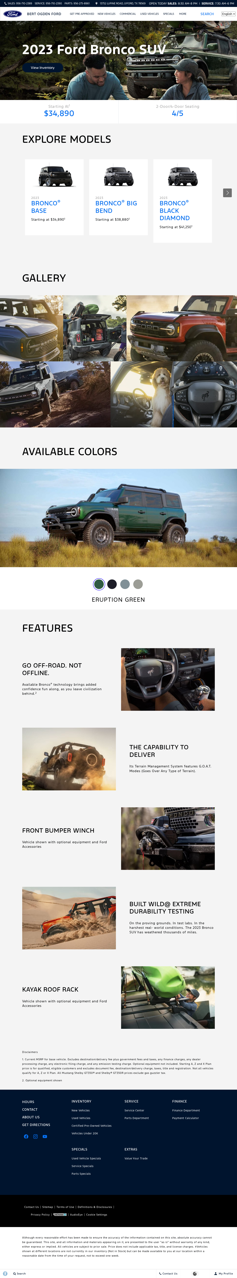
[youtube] (45, 1136)
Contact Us (31, 1207)
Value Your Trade (136, 1158)
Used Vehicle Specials (86, 1158)
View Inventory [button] (42, 68)
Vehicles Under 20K (85, 1133)
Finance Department (186, 1110)
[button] (208, 14)
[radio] (99, 584)
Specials (168, 13)
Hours (28, 1102)
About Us (31, 1117)
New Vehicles (106, 13)
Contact (30, 1109)
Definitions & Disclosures (95, 1207)
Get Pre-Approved (82, 13)
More (183, 14)
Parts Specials (81, 1173)
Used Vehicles (149, 13)
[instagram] (35, 1136)
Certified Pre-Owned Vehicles (92, 1125)
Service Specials (83, 1166)
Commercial (128, 13)
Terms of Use (65, 1207)
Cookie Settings (96, 1214)
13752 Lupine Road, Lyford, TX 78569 (123, 3)
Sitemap (47, 1207)
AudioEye (76, 1214)
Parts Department (137, 1118)
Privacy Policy (40, 1214)
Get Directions (36, 1125)
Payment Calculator (185, 1118)
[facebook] (26, 1136)
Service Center (134, 1110)
